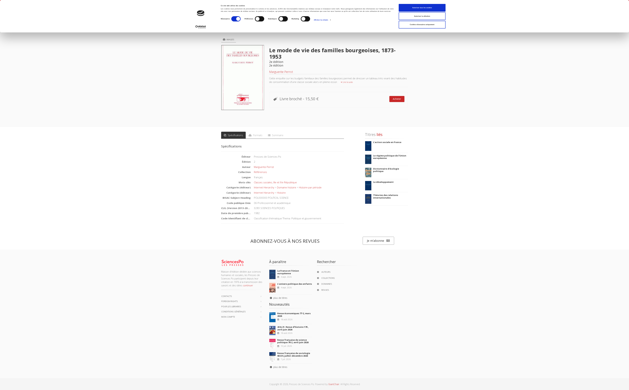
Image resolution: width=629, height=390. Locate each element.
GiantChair (333, 384)
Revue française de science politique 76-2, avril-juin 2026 (292, 341)
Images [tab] (230, 39)
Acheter (397, 98)
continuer (248, 285)
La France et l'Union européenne (288, 272)
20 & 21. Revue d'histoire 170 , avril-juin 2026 (293, 328)
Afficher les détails (321, 20)
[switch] (259, 18)
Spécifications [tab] (235, 135)
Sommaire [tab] (277, 135)
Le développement (383, 182)
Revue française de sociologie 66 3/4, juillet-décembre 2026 (293, 354)
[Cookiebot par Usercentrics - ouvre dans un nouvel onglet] (200, 27)
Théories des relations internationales (385, 196)
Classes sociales (263, 182)
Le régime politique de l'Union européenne (389, 157)
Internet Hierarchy (264, 187)
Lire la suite (347, 82)
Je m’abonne (375, 241)
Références (260, 172)
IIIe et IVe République (285, 182)
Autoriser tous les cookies (422, 8)
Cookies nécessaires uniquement (422, 24)
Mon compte (228, 316)
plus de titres (280, 297)
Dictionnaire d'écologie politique (386, 170)
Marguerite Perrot (281, 72)
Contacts (226, 296)
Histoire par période (310, 187)
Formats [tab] (257, 135)
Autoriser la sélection (422, 16)
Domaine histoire (286, 187)
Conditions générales (233, 311)
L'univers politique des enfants (294, 283)
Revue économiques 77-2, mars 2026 (294, 314)
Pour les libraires (231, 306)
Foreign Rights (229, 301)
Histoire (281, 192)
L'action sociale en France (387, 142)
